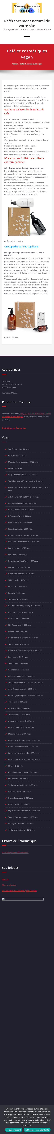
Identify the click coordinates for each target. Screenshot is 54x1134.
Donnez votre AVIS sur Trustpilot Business (19, 890)
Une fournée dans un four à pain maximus (25, 487)
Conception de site (16, 509)
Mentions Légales (15, 612)
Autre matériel (14, 708)
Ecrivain (11, 593)
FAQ (10, 468)
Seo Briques (13, 449)
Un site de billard (15, 522)
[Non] (50, 1119)
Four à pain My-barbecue (18, 541)
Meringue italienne (16, 823)
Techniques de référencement (20, 481)
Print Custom (13, 804)
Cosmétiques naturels (17, 689)
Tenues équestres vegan (18, 817)
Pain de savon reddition (18, 746)
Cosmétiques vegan (16, 727)
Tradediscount (14, 714)
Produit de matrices (16, 573)
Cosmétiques (13, 670)
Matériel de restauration (18, 462)
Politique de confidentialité (37, 1130)
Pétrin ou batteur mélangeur (20, 650)
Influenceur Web (15, 516)
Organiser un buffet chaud (19, 810)
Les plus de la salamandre (18, 753)
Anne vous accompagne (18, 535)
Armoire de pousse (16, 721)
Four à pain (13, 657)
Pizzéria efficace (14, 791)
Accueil (15, 64)
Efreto (10, 766)
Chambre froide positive (18, 772)
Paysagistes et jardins (17, 503)
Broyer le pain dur (15, 798)
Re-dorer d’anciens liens (18, 637)
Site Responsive (14, 625)
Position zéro (13, 618)
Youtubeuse (13, 599)
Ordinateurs (13, 778)
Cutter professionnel (16, 830)
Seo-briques (13, 663)
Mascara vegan (14, 734)
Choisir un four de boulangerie (20, 605)
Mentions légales (9, 885)
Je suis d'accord (13, 1130)
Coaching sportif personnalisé (20, 695)
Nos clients (12, 554)
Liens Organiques (15, 529)
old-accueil (12, 702)
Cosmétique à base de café (19, 759)
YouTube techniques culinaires (20, 682)
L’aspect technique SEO (17, 474)
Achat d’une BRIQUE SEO (18, 497)
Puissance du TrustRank (18, 561)
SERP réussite (13, 580)
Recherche (12, 631)
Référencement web (16, 676)
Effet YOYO (12, 586)
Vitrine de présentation (17, 785)
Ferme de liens (14, 548)
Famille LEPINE (14, 567)
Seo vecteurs (13, 644)
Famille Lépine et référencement (15, 852)
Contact (11, 455)
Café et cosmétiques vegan (31, 64)
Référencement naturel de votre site (27, 23)
